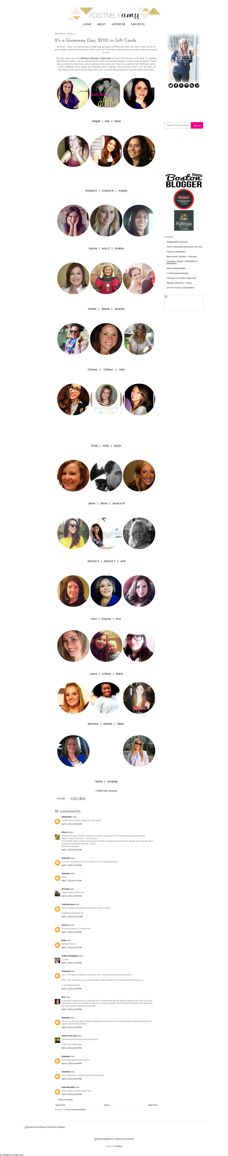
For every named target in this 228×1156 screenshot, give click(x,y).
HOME (87, 24)
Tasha (99, 781)
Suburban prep (68, 904)
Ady (107, 121)
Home (106, 1105)
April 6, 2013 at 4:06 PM (72, 1094)
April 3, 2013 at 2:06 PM (72, 1027)
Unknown (66, 858)
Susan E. (65, 925)
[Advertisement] (183, 152)
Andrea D (91, 190)
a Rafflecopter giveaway (106, 791)
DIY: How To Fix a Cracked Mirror (180, 288)
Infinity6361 (67, 817)
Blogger (119, 1146)
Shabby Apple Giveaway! (177, 242)
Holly (106, 445)
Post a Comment (65, 1100)
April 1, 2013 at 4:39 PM (72, 989)
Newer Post (60, 1105)
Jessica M (118, 503)
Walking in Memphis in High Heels (95, 58)
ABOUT (101, 24)
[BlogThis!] (75, 798)
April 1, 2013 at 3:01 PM (72, 947)
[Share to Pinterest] (83, 798)
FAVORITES (138, 24)
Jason (103, 503)
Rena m (65, 832)
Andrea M (108, 190)
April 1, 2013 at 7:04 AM (72, 865)
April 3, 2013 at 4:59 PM (72, 1048)
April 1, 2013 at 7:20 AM (72, 881)
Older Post (152, 1105)
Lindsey (106, 673)
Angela (122, 190)
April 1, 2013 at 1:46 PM (72, 932)
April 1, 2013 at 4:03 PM (72, 963)
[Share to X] (78, 798)
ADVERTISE (118, 24)
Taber (121, 723)
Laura (94, 673)
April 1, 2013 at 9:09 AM (72, 896)
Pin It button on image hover (12, 1155)
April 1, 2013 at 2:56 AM (72, 824)
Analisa (119, 248)
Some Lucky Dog (69, 1036)
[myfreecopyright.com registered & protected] (114, 1139)
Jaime (92, 503)
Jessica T (109, 561)
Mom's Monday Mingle (176, 268)
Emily (94, 445)
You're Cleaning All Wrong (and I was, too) (184, 247)
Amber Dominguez (70, 956)
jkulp (64, 940)
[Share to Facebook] (81, 798)
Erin (63, 997)
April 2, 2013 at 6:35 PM (72, 1009)
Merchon (93, 723)
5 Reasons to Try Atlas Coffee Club (181, 278)
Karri (94, 618)
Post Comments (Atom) (75, 1110)
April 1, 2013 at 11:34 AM (72, 917)
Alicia (117, 121)
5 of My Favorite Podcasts (177, 273)
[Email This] (72, 798)
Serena (108, 723)
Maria (119, 673)
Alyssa (93, 248)
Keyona (106, 618)
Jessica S (93, 561)
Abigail (96, 121)
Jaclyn (117, 445)
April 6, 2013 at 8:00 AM (72, 1079)
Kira (118, 618)
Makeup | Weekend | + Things (179, 283)
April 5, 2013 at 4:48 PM (72, 1063)
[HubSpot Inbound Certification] (183, 310)
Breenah (65, 889)
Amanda (112, 781)
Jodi (122, 561)
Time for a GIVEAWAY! (176, 252)
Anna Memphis (68, 1087)
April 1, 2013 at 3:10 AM (72, 850)
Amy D (106, 248)
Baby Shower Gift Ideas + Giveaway (182, 256)
